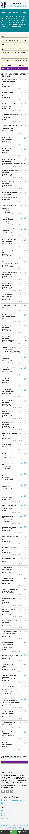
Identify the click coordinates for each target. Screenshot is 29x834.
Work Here (7, 816)
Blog (20, 832)
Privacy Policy (5, 825)
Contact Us (7, 818)
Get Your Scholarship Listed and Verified (14, 800)
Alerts (25, 832)
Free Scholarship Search (13, 757)
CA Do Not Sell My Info (16, 825)
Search (6, 832)
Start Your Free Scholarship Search (15, 762)
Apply (20, 79)
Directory (13, 832)
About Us (6, 810)
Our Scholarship (8, 813)
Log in (23, 4)
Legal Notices (17, 827)
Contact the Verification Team (12, 803)
